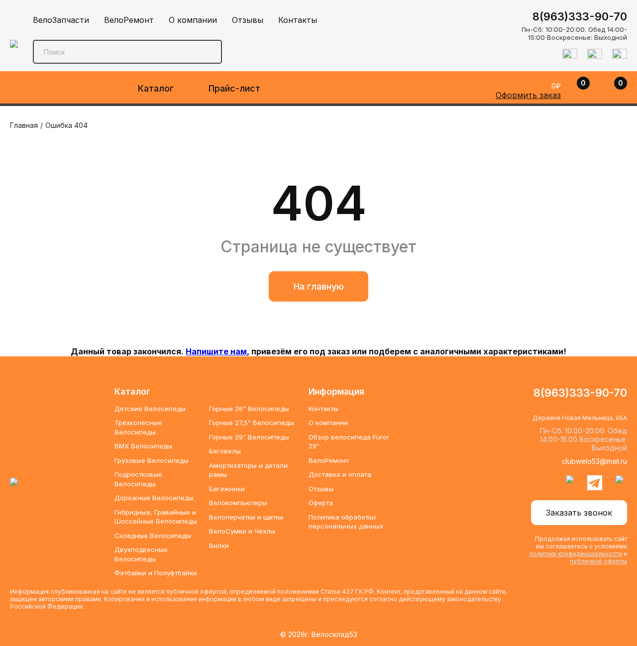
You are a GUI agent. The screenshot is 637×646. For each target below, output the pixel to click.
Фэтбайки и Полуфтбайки (155, 573)
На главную (319, 286)
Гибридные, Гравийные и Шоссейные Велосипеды (155, 516)
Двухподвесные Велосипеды (141, 553)
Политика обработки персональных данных (346, 521)
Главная (24, 125)
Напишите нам (216, 351)
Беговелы (225, 451)
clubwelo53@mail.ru (594, 461)
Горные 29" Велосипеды (249, 437)
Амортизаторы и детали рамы (248, 469)
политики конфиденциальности (576, 553)
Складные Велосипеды (152, 535)
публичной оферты (598, 561)
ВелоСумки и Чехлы (242, 531)
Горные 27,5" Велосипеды (251, 423)
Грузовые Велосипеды (151, 460)
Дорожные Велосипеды (154, 498)
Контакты (297, 20)
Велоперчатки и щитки (246, 517)
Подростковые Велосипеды (138, 478)
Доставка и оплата (340, 474)
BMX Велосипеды (143, 446)
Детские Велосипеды (150, 409)
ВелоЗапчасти (61, 20)
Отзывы (247, 20)
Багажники (227, 489)
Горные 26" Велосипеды (249, 409)
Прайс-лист (234, 88)
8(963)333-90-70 (579, 16)
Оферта (321, 503)
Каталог (156, 88)
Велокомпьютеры (238, 503)
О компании (193, 20)
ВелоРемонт (129, 20)
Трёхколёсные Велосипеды (138, 427)
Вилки (219, 545)
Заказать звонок (579, 513)
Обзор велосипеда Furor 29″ (349, 441)
